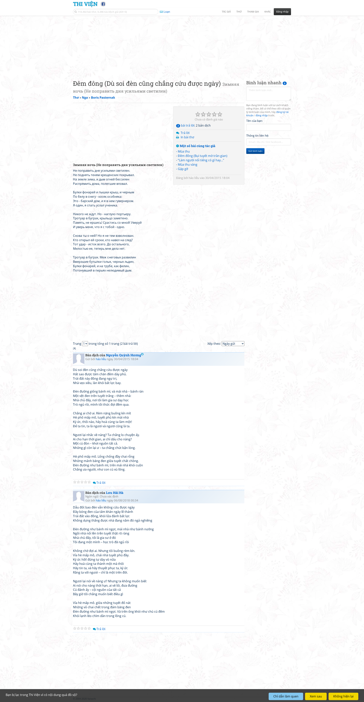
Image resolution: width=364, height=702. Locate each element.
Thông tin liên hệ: (257, 135)
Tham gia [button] (253, 11)
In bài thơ (187, 137)
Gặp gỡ (183, 169)
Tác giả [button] (226, 11)
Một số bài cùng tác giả (197, 146)
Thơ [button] (239, 11)
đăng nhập (262, 115)
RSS (289, 698)
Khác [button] (267, 11)
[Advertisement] (182, 44)
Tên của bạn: (254, 121)
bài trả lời (185, 125)
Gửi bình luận (255, 151)
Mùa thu (184, 151)
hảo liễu (194, 178)
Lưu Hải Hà (114, 492)
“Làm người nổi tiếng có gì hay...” (201, 160)
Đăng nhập (282, 11)
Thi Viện (85, 3)
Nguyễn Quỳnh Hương (123, 355)
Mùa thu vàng (187, 164)
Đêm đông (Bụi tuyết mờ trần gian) (202, 156)
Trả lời (185, 133)
